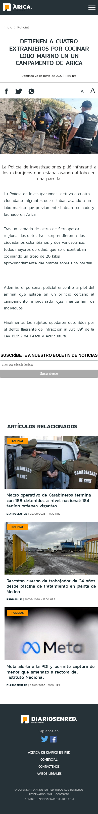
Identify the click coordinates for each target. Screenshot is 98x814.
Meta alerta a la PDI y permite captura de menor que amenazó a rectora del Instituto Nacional (51, 672)
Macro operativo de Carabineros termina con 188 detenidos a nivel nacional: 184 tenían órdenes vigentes (49, 500)
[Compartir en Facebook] (6, 93)
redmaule (14, 599)
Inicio (8, 27)
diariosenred (17, 514)
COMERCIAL (49, 759)
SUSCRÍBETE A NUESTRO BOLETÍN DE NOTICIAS (49, 355)
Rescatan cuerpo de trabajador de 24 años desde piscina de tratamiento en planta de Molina (51, 586)
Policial (23, 27)
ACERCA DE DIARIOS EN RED (49, 752)
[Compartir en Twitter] (19, 93)
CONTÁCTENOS (49, 766)
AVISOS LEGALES (49, 773)
